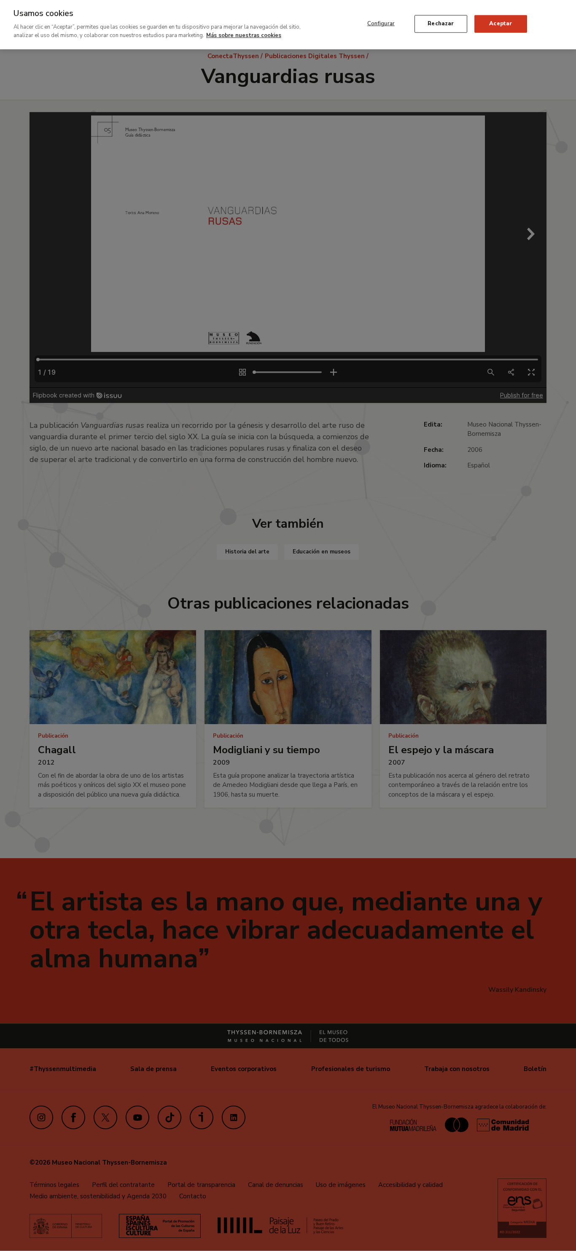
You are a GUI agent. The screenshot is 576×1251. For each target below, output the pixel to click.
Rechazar (441, 23)
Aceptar (500, 23)
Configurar (381, 23)
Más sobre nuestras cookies (243, 35)
